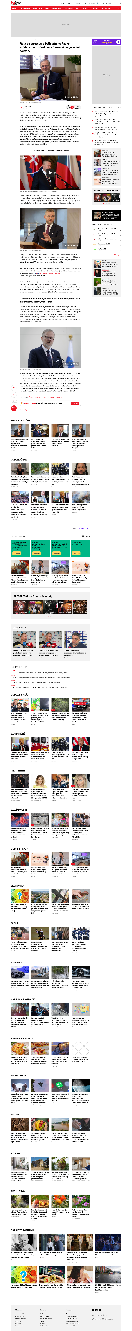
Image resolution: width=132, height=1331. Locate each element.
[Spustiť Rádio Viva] (106, 40)
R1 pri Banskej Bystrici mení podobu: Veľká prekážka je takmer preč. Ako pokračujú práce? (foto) (39, 908)
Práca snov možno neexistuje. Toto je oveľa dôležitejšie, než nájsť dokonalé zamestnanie (80, 1021)
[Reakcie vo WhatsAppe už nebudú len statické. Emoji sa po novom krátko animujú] (60, 1085)
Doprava (54, 990)
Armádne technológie (36, 1105)
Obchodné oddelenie (71, 1319)
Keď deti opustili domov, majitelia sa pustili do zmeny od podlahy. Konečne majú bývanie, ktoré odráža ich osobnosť (80, 1176)
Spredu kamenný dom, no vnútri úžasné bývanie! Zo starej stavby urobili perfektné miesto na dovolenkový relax (40, 1176)
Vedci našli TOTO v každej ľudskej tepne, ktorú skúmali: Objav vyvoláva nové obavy (40, 687)
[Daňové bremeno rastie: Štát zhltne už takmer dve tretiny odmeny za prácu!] (81, 896)
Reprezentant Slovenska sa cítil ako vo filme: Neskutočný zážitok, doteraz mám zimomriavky (60, 946)
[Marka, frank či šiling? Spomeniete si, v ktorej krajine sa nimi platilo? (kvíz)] (20, 896)
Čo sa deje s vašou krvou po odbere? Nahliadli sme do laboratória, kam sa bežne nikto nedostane (60, 579)
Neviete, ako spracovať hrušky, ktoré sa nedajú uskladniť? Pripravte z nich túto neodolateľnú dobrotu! (39, 1214)
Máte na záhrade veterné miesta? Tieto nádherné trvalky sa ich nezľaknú (19, 1212)
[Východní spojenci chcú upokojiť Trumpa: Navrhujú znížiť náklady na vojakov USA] (81, 744)
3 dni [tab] (110, 107)
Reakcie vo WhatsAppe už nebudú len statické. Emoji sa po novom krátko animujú (60, 1097)
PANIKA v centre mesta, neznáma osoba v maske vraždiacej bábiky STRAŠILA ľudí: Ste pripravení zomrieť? (110, 292)
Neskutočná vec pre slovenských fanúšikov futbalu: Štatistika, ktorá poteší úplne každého (19, 579)
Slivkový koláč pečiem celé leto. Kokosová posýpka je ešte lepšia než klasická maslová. (38, 1060)
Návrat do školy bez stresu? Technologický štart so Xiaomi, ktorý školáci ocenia (79, 579)
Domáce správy (20, 694)
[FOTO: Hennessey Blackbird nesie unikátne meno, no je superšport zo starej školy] (81, 972)
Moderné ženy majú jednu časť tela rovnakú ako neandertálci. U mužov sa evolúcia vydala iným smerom (19, 1137)
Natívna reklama (44, 1326)
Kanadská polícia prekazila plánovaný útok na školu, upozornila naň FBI (36, 682)
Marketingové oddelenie (72, 1323)
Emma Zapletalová (15, 950)
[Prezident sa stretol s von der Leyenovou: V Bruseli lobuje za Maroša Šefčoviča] (60, 430)
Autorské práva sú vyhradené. (99, 1315)
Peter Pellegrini (48, 397)
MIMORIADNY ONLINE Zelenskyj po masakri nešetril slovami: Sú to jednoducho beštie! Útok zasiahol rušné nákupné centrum (109, 274)
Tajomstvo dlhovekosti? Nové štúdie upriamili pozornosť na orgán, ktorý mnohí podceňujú (60, 831)
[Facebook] (93, 1310)
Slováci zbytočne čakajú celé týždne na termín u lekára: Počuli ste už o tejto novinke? (39, 579)
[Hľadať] (119, 8)
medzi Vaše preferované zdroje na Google (43, 403)
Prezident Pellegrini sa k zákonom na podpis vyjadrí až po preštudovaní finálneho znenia (19, 443)
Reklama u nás (44, 1314)
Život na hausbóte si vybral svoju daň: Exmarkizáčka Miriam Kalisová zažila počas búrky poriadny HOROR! (39, 793)
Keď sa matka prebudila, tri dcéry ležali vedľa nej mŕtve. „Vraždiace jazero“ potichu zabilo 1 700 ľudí (60, 1136)
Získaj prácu (34, 1026)
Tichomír (85, 3)
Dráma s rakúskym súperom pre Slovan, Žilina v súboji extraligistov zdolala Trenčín (79, 946)
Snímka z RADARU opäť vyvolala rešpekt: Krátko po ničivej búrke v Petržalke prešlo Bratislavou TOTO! (39, 717)
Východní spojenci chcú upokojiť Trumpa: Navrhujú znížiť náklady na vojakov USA (80, 755)
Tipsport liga (75, 953)
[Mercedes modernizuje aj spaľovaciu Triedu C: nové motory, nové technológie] (20, 972)
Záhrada (54, 1216)
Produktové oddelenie (72, 1316)
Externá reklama (44, 1316)
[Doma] (94, 244)
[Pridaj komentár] (14, 388)
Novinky (33, 990)
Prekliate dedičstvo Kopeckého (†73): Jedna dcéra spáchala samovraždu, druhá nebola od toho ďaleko (60, 793)
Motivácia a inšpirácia (77, 1026)
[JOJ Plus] (94, 249)
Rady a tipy (54, 1066)
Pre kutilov (18, 1191)
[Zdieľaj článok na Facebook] (14, 395)
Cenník (42, 1321)
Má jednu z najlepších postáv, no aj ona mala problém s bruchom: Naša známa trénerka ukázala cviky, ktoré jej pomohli (110, 216)
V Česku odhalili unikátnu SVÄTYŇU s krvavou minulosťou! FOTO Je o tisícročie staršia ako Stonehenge (40, 832)
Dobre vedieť (14, 584)
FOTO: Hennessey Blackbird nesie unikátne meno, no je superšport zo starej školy (80, 984)
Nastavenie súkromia (20, 1319)
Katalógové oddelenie (72, 1321)
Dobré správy (19, 848)
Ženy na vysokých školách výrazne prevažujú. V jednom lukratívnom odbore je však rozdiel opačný (19, 1022)
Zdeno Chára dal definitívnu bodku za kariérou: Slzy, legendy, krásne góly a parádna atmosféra (39, 946)
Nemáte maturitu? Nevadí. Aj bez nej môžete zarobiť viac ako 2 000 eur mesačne (40, 1021)
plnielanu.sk (55, 876)
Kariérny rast (55, 1026)
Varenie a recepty (22, 1038)
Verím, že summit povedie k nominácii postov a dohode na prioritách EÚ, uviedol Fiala (38, 443)
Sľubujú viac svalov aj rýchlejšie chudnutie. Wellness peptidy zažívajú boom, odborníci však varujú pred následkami (80, 1137)
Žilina (73, 724)
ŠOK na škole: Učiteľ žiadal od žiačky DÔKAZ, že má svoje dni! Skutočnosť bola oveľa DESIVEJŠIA (80, 832)
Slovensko (37, 397)
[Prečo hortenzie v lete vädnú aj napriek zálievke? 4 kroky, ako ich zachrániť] (81, 1201)
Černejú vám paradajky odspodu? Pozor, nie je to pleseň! (60, 1212)
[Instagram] (96, 1310)
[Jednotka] (94, 239)
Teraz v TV (96, 224)
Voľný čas (106, 8)
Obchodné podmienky (46, 1319)
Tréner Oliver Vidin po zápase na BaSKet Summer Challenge (75, 653)
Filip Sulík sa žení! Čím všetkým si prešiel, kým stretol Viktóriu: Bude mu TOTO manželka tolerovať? (20, 793)
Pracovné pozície (18, 536)
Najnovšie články (19, 667)
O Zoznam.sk (19, 1310)
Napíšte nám (18, 1323)
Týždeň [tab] (117, 107)
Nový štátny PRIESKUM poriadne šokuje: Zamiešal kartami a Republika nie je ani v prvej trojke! (19, 717)
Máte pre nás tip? (70, 1326)
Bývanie (15, 1153)
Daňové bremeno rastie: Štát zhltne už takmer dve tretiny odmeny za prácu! (80, 906)
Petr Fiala (58, 397)
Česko (31, 397)
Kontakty (69, 1310)
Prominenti (37, 8)
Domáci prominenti (15, 800)
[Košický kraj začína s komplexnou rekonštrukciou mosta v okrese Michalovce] (60, 972)
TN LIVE (15, 1114)
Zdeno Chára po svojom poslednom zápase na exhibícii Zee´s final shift (23, 653)
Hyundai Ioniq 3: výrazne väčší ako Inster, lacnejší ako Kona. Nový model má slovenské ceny (40, 984)
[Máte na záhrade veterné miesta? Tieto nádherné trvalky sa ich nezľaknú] (20, 1201)
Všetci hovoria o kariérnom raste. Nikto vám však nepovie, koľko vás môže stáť (60, 1021)
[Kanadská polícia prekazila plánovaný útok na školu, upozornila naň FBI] (60, 744)
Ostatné (53, 953)
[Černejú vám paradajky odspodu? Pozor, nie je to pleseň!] (60, 1201)
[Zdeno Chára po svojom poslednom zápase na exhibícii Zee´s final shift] (24, 639)
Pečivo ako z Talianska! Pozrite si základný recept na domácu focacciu (80, 1059)
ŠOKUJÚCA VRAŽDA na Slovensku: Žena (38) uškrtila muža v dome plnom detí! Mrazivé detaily (79, 717)
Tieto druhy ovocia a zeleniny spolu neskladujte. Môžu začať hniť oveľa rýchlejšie (39, 1136)
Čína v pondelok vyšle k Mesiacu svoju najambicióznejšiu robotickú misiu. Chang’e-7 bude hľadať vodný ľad (80, 1098)
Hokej (14, 658)
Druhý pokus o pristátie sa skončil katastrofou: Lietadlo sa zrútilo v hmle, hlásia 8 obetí (41, 678)
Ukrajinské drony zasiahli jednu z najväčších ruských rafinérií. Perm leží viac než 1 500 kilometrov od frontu (40, 1098)
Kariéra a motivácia (23, 999)
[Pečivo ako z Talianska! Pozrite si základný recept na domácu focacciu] (81, 1048)
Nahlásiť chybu (24, 410)
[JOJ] (94, 234)
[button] (72, 107)
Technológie (18, 1075)
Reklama (43, 1310)
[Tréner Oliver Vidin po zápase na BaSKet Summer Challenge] (75, 639)
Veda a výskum (14, 1105)
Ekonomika (69, 8)
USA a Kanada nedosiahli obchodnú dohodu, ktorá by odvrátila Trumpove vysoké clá (40, 673)
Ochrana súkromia (19, 1316)
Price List (42, 1323)
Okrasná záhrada (15, 1216)
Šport (47, 8)
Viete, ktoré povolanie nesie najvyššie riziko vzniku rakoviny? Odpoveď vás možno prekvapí (18, 832)
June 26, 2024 (41, 276)
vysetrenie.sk (55, 837)
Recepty (33, 1220)
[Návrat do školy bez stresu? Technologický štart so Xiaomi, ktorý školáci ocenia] (40, 859)
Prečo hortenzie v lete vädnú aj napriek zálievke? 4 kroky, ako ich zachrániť (80, 1213)
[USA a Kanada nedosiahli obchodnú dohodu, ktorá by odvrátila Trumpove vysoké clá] (20, 744)
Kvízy (78, 8)
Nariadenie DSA (19, 1326)
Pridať (76, 403)
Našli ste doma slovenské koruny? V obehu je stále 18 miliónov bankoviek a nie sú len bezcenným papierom (60, 908)
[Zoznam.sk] (97, 1319)
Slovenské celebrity (107, 212)
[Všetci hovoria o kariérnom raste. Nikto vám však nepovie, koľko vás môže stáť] (60, 1009)
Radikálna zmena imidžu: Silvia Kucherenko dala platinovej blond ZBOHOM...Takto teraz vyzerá (80, 793)
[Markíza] (94, 229)
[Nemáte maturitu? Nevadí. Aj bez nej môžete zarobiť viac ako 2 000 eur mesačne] (40, 1009)
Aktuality (13, 1029)
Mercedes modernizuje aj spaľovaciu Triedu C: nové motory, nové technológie (20, 983)
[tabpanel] (106, 128)
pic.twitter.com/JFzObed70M (49, 273)
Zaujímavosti (57, 8)
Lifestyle (95, 8)
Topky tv (86, 8)
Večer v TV (108, 224)
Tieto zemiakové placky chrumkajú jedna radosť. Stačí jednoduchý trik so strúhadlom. (19, 1060)
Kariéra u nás (18, 1321)
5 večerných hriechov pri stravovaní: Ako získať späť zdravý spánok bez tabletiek (60, 1060)
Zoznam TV (19, 627)
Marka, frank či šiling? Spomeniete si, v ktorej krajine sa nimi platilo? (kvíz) (19, 907)
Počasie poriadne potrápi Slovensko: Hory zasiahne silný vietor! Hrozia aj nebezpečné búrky (60, 716)
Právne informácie (19, 1314)
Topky (30, 40)
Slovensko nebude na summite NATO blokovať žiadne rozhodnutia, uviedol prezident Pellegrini (80, 443)
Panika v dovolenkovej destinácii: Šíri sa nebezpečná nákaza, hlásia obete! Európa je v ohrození (110, 283)
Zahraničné (25, 8)
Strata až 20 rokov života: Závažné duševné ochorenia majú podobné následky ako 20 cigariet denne (20, 1098)
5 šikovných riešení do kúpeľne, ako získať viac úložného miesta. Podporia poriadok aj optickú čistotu (19, 1176)
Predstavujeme (14, 987)
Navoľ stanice (95, 255)
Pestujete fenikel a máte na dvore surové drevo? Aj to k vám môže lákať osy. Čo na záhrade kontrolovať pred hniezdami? (60, 1176)
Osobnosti (54, 800)
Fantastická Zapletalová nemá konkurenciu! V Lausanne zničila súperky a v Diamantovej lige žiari (20, 945)
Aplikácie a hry (55, 1102)
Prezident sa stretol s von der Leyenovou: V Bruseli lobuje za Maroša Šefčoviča (60, 442)
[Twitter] (100, 1310)
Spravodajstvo (69, 1314)
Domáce (15, 8)
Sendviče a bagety (76, 1063)
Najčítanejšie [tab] (99, 107)
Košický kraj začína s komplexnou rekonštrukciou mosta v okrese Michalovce (60, 984)
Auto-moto (17, 962)
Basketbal (66, 658)
